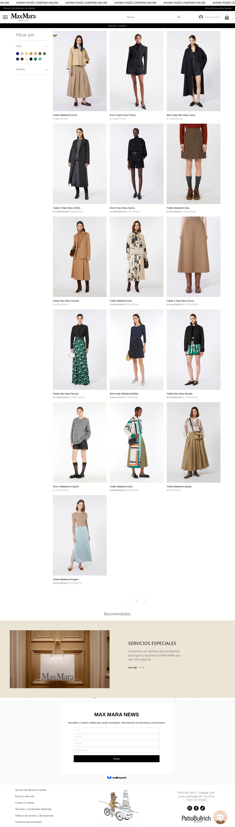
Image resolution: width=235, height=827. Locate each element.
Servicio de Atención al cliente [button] (19, 8)
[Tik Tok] (202, 808)
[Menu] (5, 17)
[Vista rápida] (80, 71)
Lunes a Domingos (188, 796)
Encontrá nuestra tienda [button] (218, 8)
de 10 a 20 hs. (207, 796)
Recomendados (117, 613)
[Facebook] (196, 808)
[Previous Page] (128, 600)
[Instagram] (189, 808)
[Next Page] (145, 600)
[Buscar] (179, 17)
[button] (227, 17)
